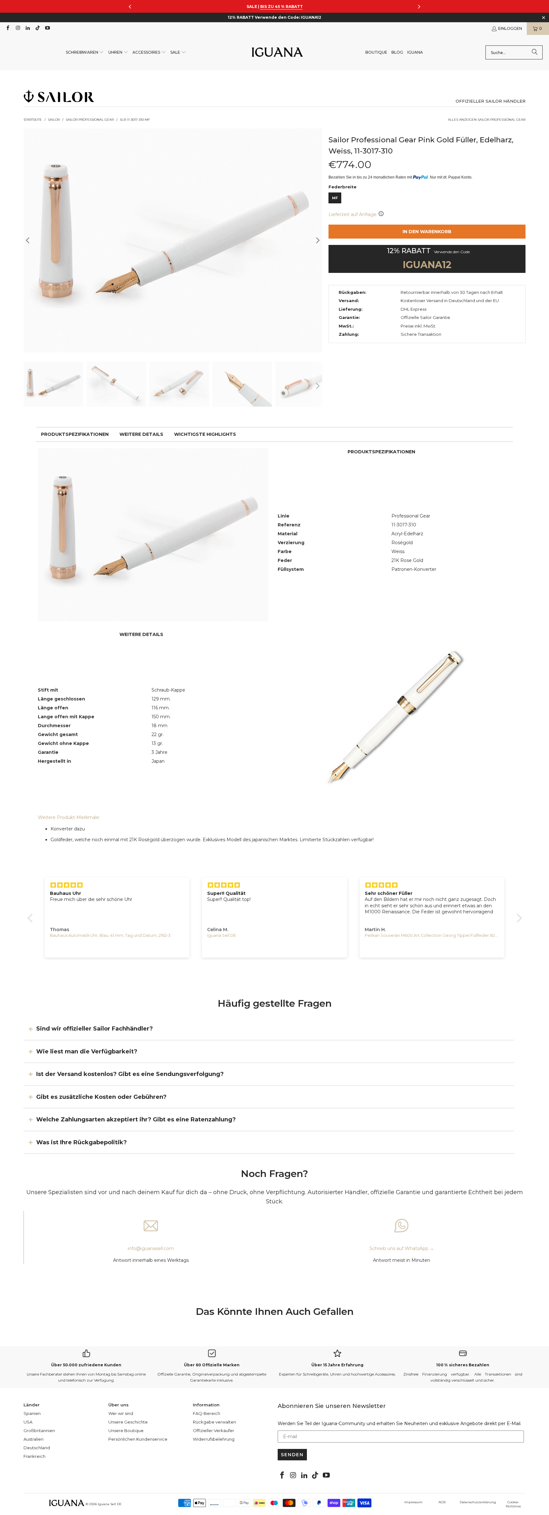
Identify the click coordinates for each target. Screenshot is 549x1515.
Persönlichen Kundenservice (137, 1439)
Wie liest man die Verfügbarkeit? (86, 1051)
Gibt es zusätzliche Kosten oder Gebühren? (101, 1096)
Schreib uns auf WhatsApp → (401, 1248)
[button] (85, 52)
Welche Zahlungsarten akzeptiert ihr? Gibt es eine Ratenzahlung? (136, 1119)
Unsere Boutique (126, 1430)
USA (28, 1421)
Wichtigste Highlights (205, 434)
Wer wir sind (120, 1413)
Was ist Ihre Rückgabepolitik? (81, 1142)
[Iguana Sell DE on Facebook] (7, 28)
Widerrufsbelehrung (213, 1439)
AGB (441, 1502)
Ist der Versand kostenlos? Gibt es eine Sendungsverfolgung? (130, 1074)
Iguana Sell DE (110, 1504)
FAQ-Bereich (206, 1413)
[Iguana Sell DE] (277, 52)
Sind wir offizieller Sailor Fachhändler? (94, 1028)
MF (335, 198)
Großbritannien (39, 1430)
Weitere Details (141, 434)
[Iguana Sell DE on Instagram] (17, 28)
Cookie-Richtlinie (513, 1504)
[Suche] (535, 52)
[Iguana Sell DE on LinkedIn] (27, 28)
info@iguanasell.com (151, 1248)
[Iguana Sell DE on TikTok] (37, 28)
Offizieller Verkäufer (213, 1430)
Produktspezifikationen (75, 434)
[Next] (317, 240)
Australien (34, 1439)
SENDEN (292, 1455)
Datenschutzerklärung (478, 1502)
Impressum (413, 1502)
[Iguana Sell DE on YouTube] (47, 28)
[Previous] (28, 240)
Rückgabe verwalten (214, 1421)
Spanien (32, 1413)
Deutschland (37, 1447)
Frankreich (34, 1456)
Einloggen (510, 28)
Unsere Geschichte (128, 1421)
